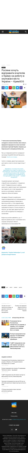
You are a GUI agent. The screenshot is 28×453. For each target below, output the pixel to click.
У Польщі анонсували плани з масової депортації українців (11, 390)
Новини (8, 65)
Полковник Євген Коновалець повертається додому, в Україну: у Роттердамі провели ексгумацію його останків (13, 362)
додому (3, 65)
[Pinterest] (10, 87)
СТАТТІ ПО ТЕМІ (6, 317)
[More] (24, 87)
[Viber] (21, 87)
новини (15, 287)
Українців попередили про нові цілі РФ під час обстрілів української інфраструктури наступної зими (14, 383)
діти (7, 287)
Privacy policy (14, 416)
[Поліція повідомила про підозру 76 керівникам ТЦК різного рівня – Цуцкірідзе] (5, 335)
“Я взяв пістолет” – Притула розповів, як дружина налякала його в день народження (7, 309)
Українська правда (12, 157)
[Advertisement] (14, 15)
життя (11, 287)
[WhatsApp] (13, 87)
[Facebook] (3, 87)
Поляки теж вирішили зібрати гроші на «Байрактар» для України (20, 308)
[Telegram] (17, 87)
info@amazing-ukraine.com (19, 419)
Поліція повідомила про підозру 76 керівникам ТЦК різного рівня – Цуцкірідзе (13, 369)
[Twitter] (6, 87)
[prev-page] (12, 352)
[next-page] (15, 352)
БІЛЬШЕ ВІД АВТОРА (18, 317)
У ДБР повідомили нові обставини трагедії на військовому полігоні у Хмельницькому (13, 375)
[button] (2, 32)
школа (20, 287)
